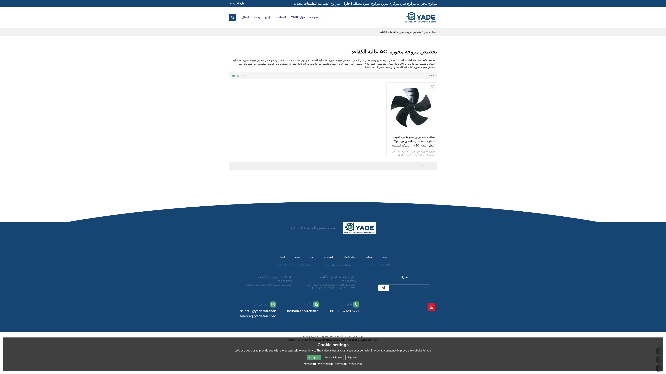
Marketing (309, 363)
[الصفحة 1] (433, 165)
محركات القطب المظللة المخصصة (293, 264)
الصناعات (280, 17)
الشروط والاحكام (310, 336)
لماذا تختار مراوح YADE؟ (274, 277)
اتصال (245, 17)
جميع (426, 32)
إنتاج (267, 17)
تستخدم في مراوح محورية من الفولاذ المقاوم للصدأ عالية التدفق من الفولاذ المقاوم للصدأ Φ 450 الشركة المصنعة (413, 141)
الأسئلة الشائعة (336, 336)
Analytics (339, 363)
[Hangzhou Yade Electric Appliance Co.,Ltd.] (420, 17)
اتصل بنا (348, 336)
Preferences (324, 363)
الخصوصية (323, 336)
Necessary (354, 363)
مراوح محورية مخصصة (380, 264)
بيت (326, 17)
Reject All (352, 357)
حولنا (361, 336)
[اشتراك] (383, 288)
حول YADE (298, 17)
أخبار (355, 336)
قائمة (238, 75)
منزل (433, 32)
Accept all (314, 357)
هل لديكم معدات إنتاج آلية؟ (337, 277)
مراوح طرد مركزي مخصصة (337, 264)
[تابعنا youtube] (431, 307)
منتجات (314, 17)
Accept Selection (333, 357)
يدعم (257, 17)
